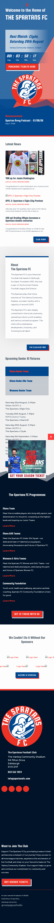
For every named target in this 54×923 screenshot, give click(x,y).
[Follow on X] (4, 789)
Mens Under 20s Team (21, 380)
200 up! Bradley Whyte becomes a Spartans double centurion (23, 219)
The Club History (37, 347)
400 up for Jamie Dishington (20, 178)
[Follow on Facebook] (12, 789)
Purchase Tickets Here (22, 66)
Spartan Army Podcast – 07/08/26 (24, 120)
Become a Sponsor (27, 675)
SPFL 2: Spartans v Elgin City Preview (24, 200)
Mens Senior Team (19, 371)
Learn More (9, 526)
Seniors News (23, 182)
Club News (41, 239)
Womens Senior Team (20, 390)
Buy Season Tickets (16, 881)
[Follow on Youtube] (26, 789)
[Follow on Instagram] (19, 789)
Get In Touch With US (27, 614)
